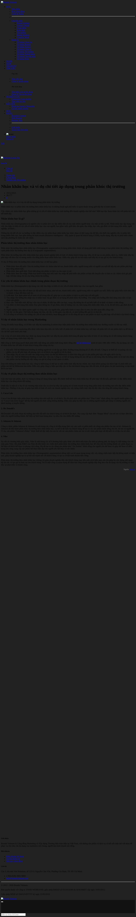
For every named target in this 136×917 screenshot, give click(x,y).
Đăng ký (10, 139)
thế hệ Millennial (84, 343)
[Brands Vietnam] (9, 2)
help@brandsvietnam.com (17, 878)
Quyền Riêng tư (13, 859)
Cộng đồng (11, 177)
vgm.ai (132, 469)
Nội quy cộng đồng (14, 861)
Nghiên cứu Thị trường (16, 180)
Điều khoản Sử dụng (15, 856)
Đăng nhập (11, 136)
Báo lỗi (9, 171)
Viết (3, 143)
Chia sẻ (9, 168)
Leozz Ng (4, 163)
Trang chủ (10, 175)
